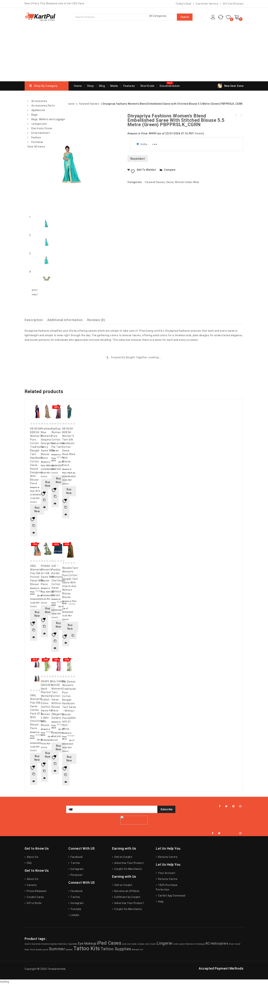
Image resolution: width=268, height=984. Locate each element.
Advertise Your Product (129, 862)
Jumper (140, 944)
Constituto (36, 944)
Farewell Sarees (155, 182)
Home (78, 86)
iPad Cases (109, 943)
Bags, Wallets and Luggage (48, 119)
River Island (234, 944)
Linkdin (74, 915)
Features (129, 86)
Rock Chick (30, 949)
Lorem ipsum (179, 944)
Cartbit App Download (171, 895)
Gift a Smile (33, 903)
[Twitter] (226, 806)
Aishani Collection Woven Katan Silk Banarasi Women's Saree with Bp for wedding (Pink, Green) (236, 116)
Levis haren (150, 944)
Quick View (33, 532)
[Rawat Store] (40, 16)
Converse (45, 944)
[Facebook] (220, 806)
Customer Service (207, 3)
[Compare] (33, 525)
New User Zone (234, 85)
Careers (31, 885)
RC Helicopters (217, 943)
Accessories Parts (43, 105)
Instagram (77, 868)
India (143, 144)
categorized (39, 123)
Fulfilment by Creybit (127, 897)
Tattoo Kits (86, 948)
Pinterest (76, 875)
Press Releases (36, 891)
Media (114, 86)
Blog (102, 86)
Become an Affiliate (126, 891)
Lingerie (164, 943)
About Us (32, 856)
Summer (57, 948)
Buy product (138, 158)
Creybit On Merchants (128, 868)
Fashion (36, 137)
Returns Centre (167, 856)
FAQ (29, 862)
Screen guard (42, 949)
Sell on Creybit (123, 856)
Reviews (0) (96, 320)
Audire (28, 944)
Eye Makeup (87, 943)
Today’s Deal (183, 3)
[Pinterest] (233, 806)
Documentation (170, 86)
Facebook (76, 856)
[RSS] (230, 833)
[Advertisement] (134, 53)
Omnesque (200, 944)
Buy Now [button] (37, 509)
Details (199, 133)
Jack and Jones (129, 944)
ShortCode (147, 86)
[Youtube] (234, 833)
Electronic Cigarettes (67, 944)
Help (161, 901)
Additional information (65, 320)
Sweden (69, 949)
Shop (90, 86)
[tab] (36, 320)
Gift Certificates (233, 3)
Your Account (166, 873)
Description (34, 320)
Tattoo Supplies (116, 948)
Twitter (75, 862)
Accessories (39, 101)
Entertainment (40, 132)
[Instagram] (240, 806)
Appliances (38, 110)
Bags (34, 114)
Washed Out (137, 949)
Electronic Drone (41, 128)
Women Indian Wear (187, 182)
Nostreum (190, 944)
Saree (170, 182)
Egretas (54, 944)
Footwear (37, 142)
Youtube (75, 909)
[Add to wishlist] (33, 518)
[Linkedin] (225, 833)
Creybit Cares (35, 897)
